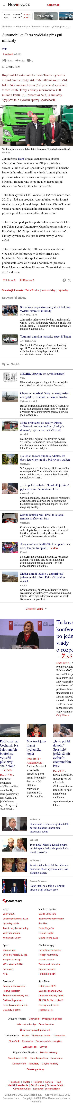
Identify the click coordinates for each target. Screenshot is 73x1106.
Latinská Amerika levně (15, 1005)
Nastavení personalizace (46, 1088)
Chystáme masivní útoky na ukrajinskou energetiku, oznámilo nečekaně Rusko (44, 395)
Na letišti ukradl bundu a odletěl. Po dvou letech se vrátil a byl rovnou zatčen (45, 457)
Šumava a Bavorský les (15, 995)
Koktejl (23, 552)
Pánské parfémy (35, 1069)
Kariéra (49, 1081)
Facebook (15, 1081)
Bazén (25, 1035)
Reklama (37, 1081)
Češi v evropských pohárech (35, 1030)
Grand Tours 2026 (48, 937)
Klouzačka (27, 1041)
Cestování (25, 464)
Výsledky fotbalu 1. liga (15, 954)
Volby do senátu (11, 933)
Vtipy (22, 378)
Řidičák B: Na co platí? (51, 1000)
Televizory (34, 1063)
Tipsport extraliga (12, 959)
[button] (36, 125)
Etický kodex (37, 1085)
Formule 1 (8, 969)
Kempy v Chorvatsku (14, 986)
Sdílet (22, 60)
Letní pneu (56, 1058)
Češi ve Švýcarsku (12, 1000)
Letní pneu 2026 (47, 986)
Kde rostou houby (26, 1024)
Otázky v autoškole (49, 1005)
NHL (5, 973)
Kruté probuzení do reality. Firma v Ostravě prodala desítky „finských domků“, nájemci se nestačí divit (42, 426)
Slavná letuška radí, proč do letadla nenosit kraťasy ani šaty (41, 516)
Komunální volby (12, 937)
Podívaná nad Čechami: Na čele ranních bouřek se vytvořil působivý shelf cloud (9, 753)
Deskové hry (19, 1063)
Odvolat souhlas (22, 1088)
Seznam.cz (53, 4)
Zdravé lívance (46, 959)
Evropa (23, 585)
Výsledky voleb (11, 923)
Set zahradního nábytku (48, 1041)
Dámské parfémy (39, 1058)
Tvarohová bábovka (49, 964)
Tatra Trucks (32, 290)
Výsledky (63, 290)
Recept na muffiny (48, 954)
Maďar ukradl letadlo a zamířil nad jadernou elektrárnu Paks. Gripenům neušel (42, 577)
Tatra (21, 158)
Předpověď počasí (52, 1018)
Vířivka (43, 1046)
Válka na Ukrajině (28, 401)
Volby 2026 (9, 913)
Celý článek (62, 715)
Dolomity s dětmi (12, 1009)
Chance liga (9, 950)
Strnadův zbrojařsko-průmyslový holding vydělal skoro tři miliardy (45, 309)
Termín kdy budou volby (15, 928)
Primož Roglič (46, 933)
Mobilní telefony (48, 1052)
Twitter (26, 1081)
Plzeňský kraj (26, 493)
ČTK (4, 49)
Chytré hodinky (50, 1063)
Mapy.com (34, 1018)
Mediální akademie (18, 1085)
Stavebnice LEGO (17, 1058)
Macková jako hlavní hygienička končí (36, 747)
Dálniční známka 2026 (50, 990)
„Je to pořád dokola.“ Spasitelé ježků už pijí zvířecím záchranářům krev (44, 487)
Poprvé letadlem (11, 990)
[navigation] (4, 4)
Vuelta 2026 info (47, 913)
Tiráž (58, 1081)
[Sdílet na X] (69, 280)
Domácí (24, 434)
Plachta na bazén (41, 1035)
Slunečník (14, 1041)
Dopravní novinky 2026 (51, 995)
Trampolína (59, 1035)
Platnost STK (45, 1009)
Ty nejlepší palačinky (50, 950)
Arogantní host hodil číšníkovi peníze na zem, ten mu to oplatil (45, 546)
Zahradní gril (30, 1046)
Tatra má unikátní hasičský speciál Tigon (45, 336)
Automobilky (48, 290)
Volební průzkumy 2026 (15, 918)
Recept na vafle (47, 969)
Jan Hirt (43, 923)
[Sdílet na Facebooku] (64, 280)
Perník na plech (47, 973)
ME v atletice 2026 (13, 964)
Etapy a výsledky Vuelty (51, 918)
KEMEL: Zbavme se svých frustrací (42, 373)
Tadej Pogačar (46, 928)
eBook (9, 60)
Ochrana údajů (55, 1085)
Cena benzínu (46, 1024)
